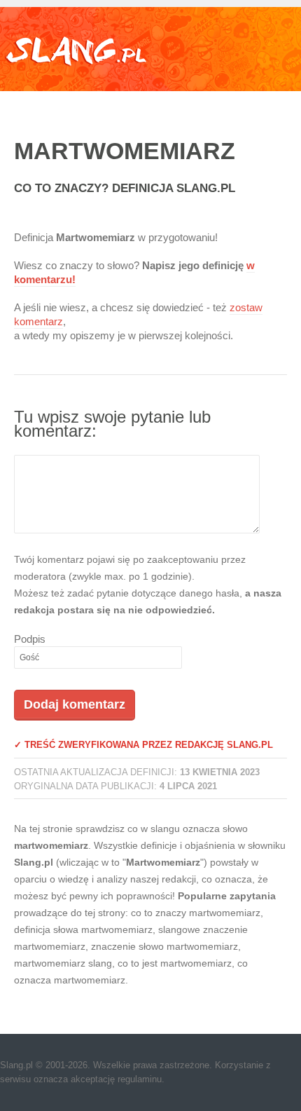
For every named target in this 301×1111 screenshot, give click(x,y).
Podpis (30, 639)
